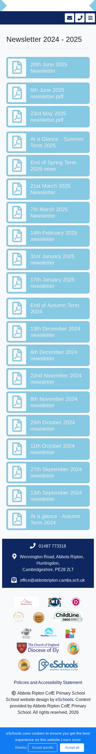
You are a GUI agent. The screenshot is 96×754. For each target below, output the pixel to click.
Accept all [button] (72, 747)
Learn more (71, 739)
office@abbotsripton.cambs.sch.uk (52, 580)
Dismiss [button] (20, 747)
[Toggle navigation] (90, 17)
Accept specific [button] (43, 747)
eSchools (64, 699)
